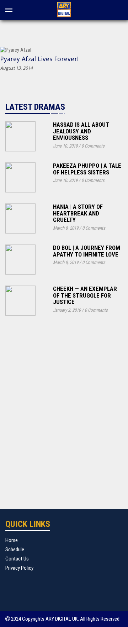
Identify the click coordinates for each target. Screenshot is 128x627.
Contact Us (17, 559)
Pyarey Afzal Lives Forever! (39, 59)
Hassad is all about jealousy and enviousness (81, 131)
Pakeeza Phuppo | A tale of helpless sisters (87, 169)
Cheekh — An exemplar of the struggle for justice (85, 295)
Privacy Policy (19, 568)
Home (11, 540)
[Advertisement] (64, 409)
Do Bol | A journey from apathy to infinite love (86, 251)
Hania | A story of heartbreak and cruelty (78, 213)
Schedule (14, 549)
